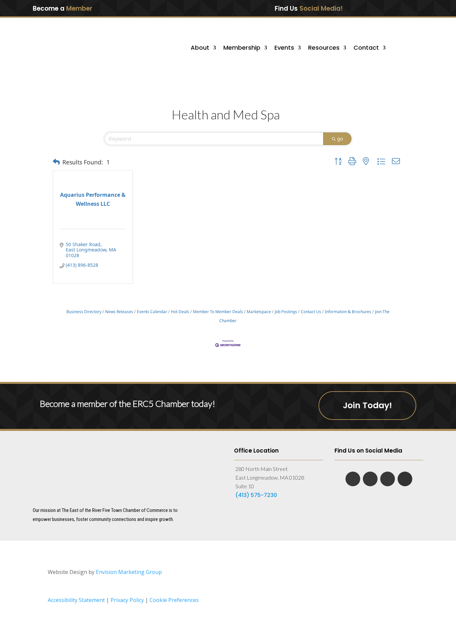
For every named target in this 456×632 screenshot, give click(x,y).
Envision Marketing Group (129, 572)
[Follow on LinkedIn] (382, 8)
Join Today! (367, 405)
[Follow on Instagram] (410, 8)
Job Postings (286, 311)
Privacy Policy (127, 600)
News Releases (119, 311)
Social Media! (321, 8)
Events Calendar (152, 311)
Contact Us (311, 311)
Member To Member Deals (218, 311)
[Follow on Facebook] (368, 8)
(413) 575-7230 (256, 495)
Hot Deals (180, 311)
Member (79, 8)
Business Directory (83, 311)
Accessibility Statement (76, 600)
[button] (56, 162)
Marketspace (259, 311)
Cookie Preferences (174, 600)
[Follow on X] (396, 8)
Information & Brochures (348, 311)
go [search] (340, 138)
